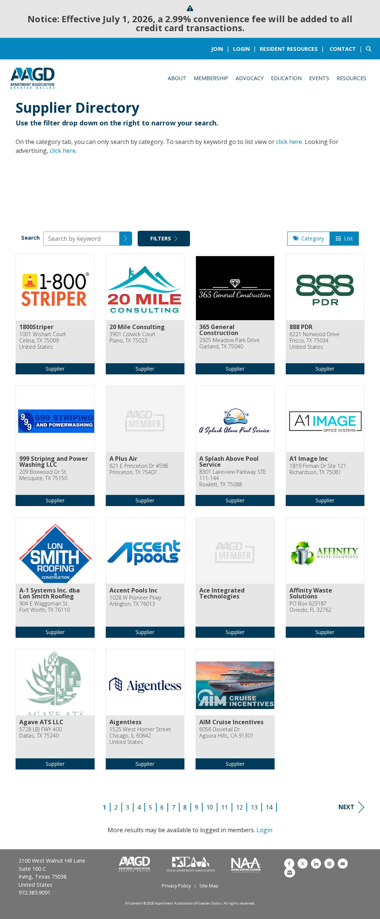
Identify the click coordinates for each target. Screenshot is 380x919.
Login (264, 830)
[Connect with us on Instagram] (329, 864)
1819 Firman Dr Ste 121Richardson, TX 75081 (317, 469)
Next (346, 807)
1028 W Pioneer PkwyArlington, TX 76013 (135, 600)
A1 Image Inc (308, 459)
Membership (211, 78)
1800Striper (36, 327)
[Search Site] (370, 49)
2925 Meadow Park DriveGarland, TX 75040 (229, 343)
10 (209, 807)
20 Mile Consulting (137, 327)
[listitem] (221, 49)
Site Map (209, 885)
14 (269, 807)
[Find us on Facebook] (289, 864)
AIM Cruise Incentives (231, 722)
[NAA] (246, 864)
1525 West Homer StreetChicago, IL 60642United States (140, 735)
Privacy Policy (176, 885)
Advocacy (249, 78)
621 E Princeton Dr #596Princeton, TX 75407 (138, 469)
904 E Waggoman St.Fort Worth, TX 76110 (44, 606)
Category (311, 238)
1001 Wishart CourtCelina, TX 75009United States (42, 340)
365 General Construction (218, 330)
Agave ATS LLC (41, 722)
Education (286, 78)
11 (224, 807)
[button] (125, 239)
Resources (351, 78)
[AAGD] (135, 864)
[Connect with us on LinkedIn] (316, 864)
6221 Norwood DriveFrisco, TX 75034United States (314, 340)
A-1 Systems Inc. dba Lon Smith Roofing (49, 593)
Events (319, 78)
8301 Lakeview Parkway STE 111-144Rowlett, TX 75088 (232, 478)
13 (254, 807)
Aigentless (125, 722)
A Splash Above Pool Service (229, 461)
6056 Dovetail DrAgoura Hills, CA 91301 (226, 732)
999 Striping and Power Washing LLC (53, 461)
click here (289, 142)
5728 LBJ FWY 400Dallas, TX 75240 (40, 732)
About (177, 78)
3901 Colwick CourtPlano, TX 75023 (132, 337)
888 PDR (300, 327)
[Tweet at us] (303, 864)
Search (30, 237)
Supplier (55, 368)
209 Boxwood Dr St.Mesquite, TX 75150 (43, 475)
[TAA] (191, 864)
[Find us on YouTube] (343, 864)
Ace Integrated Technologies (222, 593)
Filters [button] (161, 238)
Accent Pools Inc (133, 590)
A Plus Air (123, 459)
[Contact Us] (289, 872)
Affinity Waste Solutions (310, 593)
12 (239, 807)
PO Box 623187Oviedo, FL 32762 (310, 606)
